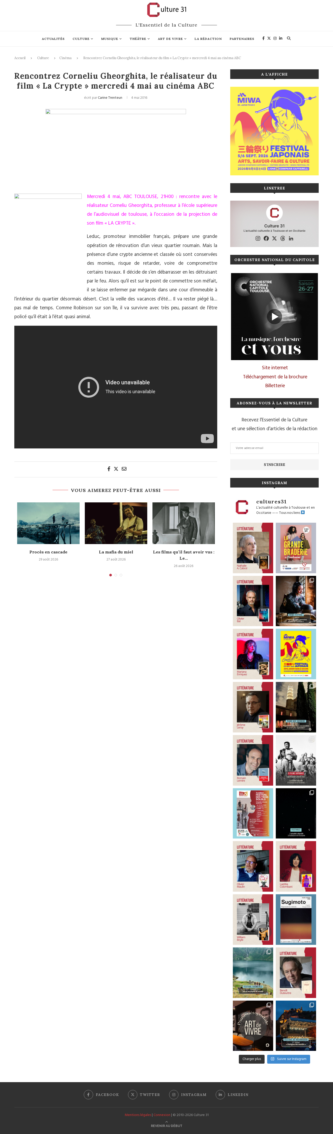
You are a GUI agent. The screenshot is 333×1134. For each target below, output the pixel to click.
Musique (109, 39)
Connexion (161, 1115)
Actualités (53, 39)
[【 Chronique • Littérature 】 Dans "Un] (296, 866)
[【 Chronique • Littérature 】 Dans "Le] (253, 601)
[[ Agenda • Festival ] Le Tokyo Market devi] (296, 654)
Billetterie (275, 386)
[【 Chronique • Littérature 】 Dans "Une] (253, 919)
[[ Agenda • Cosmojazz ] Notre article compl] (253, 972)
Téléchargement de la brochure (275, 377)
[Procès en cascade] (48, 523)
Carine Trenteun (110, 98)
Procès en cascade (48, 551)
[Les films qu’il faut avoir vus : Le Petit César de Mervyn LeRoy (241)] (183, 523)
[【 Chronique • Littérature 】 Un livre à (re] (296, 972)
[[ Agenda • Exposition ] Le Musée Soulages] (296, 919)
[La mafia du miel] (116, 523)
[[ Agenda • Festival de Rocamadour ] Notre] (296, 1026)
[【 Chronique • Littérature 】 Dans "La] (253, 654)
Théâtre (138, 39)
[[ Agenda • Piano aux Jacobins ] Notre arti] (296, 707)
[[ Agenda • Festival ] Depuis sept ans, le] (253, 813)
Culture (81, 39)
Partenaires (242, 39)
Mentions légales (138, 1115)
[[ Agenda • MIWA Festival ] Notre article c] (296, 601)
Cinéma (65, 58)
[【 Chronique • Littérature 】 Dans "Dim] (253, 548)
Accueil (19, 58)
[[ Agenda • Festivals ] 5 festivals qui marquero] (296, 813)
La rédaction (208, 39)
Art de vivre (170, 39)
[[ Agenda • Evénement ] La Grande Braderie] (296, 548)
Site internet (275, 368)
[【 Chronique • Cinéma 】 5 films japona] (296, 760)
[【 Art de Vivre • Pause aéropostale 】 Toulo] (253, 1026)
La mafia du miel (116, 551)
